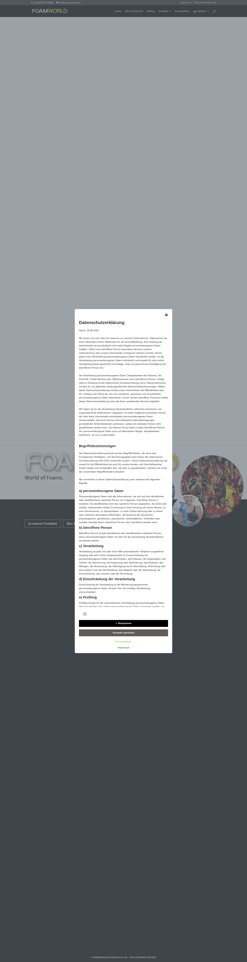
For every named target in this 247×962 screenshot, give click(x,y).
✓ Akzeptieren (123, 623)
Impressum (124, 647)
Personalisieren (123, 641)
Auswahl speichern (124, 632)
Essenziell (94, 614)
